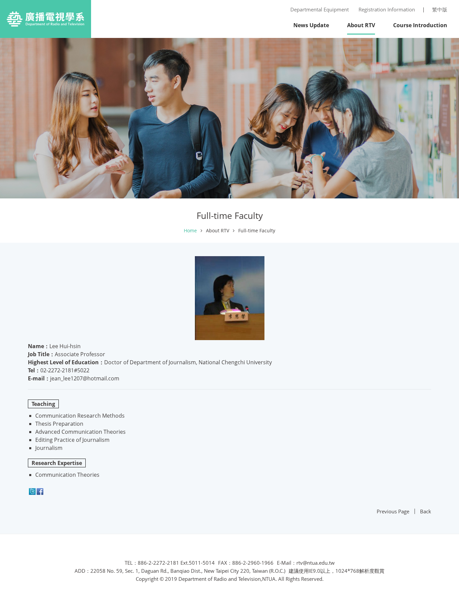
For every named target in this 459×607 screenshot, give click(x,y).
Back (425, 511)
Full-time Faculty (256, 230)
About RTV (217, 230)
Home (190, 230)
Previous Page (393, 511)
